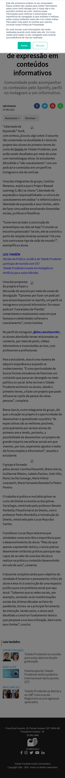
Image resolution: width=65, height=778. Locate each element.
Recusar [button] (40, 45)
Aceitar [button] (24, 45)
